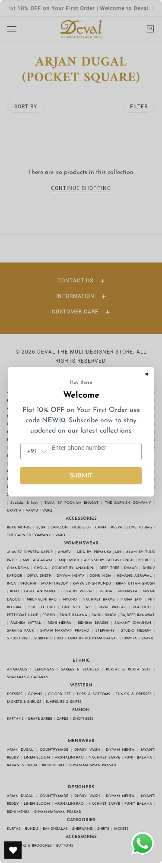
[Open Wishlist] (13, 850)
